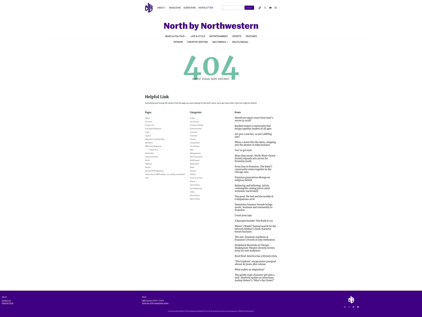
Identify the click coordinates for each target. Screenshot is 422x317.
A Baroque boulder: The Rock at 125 (254, 220)
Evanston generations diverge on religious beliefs (252, 179)
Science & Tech (196, 178)
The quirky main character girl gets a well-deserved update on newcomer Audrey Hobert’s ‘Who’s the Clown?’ (255, 278)
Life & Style (194, 146)
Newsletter (149, 153)
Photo (147, 160)
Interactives (195, 143)
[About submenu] (165, 7)
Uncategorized (196, 188)
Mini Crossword (196, 157)
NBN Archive (147, 301)
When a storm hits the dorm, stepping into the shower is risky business (255, 143)
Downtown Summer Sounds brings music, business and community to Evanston (253, 207)
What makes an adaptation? (250, 269)
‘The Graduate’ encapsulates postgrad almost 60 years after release (255, 263)
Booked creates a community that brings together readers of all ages (253, 127)
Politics (193, 174)
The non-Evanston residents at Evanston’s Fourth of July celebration (255, 238)
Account (148, 122)
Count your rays (243, 215)
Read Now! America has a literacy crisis (256, 256)
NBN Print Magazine (153, 146)
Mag (192, 150)
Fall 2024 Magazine (153, 129)
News (192, 167)
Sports (148, 167)
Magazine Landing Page (155, 139)
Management (195, 153)
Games (193, 139)
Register (148, 164)
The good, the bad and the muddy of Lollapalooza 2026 (254, 197)
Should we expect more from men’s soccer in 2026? (254, 119)
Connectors (194, 122)
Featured (193, 132)
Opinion (193, 171)
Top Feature (195, 185)
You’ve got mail (243, 150)
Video (192, 192)
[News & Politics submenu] (185, 36)
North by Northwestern (211, 26)
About (147, 118)
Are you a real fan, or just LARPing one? (253, 135)
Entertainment (196, 129)
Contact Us (149, 125)
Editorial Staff (7, 303)
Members (149, 143)
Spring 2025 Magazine (154, 171)
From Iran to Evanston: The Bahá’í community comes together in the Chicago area (253, 169)
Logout (148, 136)
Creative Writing (196, 125)
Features (193, 136)
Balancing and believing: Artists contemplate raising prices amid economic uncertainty (252, 188)
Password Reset (151, 157)
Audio (192, 118)
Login (147, 132)
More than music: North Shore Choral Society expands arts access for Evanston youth (255, 158)
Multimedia (194, 164)
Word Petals (195, 199)
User (147, 178)
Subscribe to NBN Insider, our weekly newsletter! (165, 174)
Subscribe (153, 150)
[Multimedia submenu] (227, 42)
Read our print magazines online (155, 303)
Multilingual (195, 160)
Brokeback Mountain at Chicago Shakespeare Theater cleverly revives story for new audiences (255, 248)
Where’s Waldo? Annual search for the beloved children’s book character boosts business (255, 229)
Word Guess (195, 195)
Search (249, 8)
